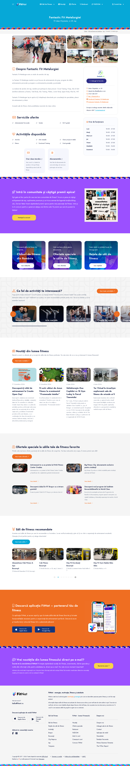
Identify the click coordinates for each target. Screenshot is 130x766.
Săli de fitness (52, 723)
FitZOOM (75, 733)
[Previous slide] (13, 314)
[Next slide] (117, 314)
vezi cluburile (25, 266)
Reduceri (84, 4)
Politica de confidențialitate (72, 756)
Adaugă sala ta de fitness (105, 726)
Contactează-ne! (100, 110)
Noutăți (62, 4)
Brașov (50, 733)
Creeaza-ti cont (77, 739)
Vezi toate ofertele (21, 457)
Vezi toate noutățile (21, 361)
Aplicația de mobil (102, 733)
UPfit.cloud (45, 756)
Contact (99, 729)
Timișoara (51, 746)
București (51, 736)
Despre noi (100, 723)
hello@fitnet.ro (17, 703)
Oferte (73, 4)
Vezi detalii (34, 481)
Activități (51, 729)
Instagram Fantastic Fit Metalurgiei (98, 102)
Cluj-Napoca (52, 739)
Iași (104, 31)
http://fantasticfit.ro (94, 96)
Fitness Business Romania (105, 743)
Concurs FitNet (77, 743)
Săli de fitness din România (95, 31)
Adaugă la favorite (97, 81)
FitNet (85, 31)
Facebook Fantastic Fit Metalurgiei (98, 99)
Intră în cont (76, 736)
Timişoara (41, 759)
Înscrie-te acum (103, 666)
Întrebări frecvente (102, 739)
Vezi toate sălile (20, 542)
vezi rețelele (98, 266)
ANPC (84, 756)
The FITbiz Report (102, 746)
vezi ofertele (61, 266)
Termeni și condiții (57, 756)
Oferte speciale (77, 726)
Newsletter (100, 736)
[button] (58, 577)
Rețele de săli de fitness (56, 726)
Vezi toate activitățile (107, 291)
